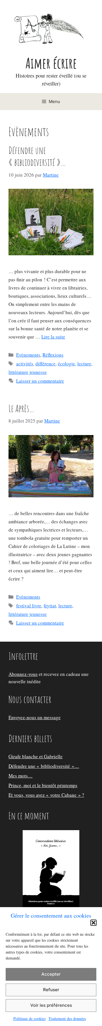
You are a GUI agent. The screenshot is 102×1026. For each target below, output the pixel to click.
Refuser (51, 989)
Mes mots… (20, 775)
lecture (84, 363)
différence (45, 363)
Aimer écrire (51, 63)
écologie (66, 363)
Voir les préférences (51, 1005)
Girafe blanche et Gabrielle (35, 756)
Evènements (28, 355)
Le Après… (21, 408)
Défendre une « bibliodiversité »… (37, 156)
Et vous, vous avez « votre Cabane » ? (46, 795)
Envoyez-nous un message (34, 717)
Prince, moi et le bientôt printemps (42, 785)
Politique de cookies (29, 1018)
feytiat (50, 605)
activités (24, 363)
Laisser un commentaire (40, 381)
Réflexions (52, 355)
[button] (93, 923)
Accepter (51, 974)
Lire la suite (53, 336)
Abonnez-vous (23, 674)
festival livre (28, 605)
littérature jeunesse (27, 372)
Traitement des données (67, 1018)
